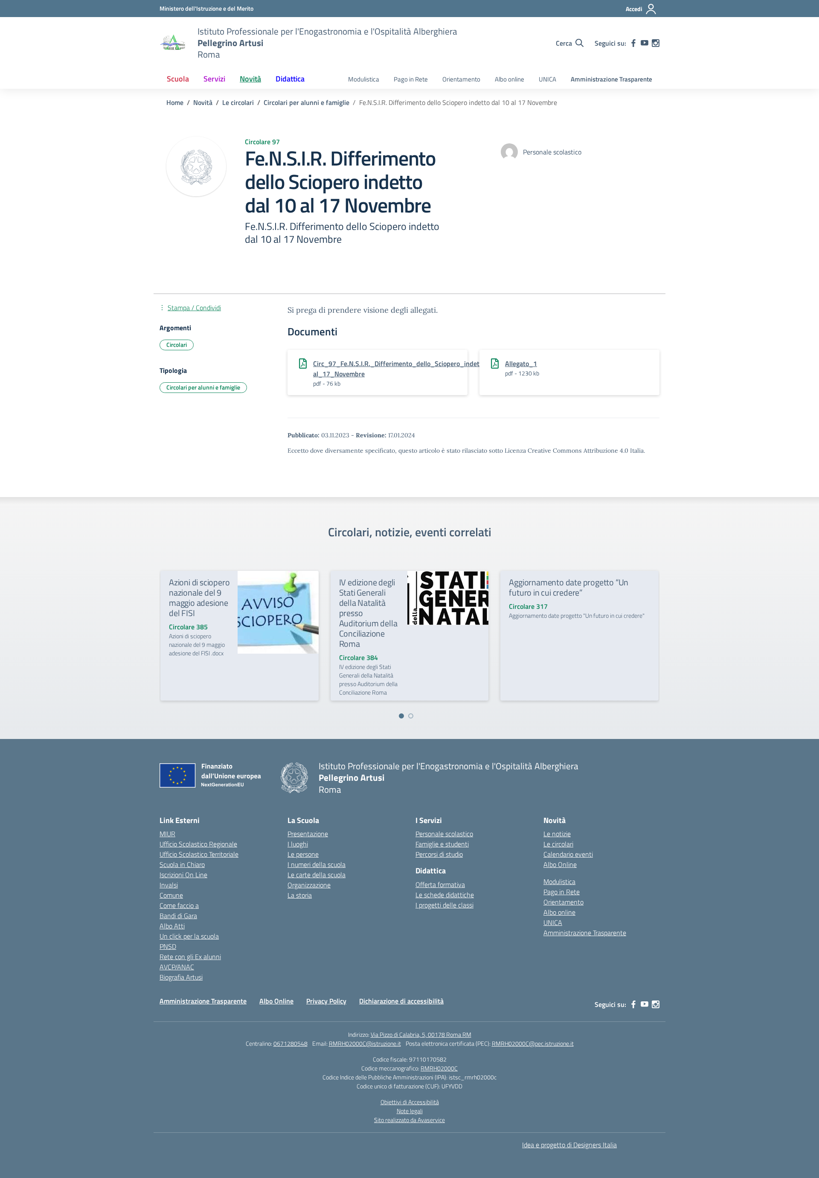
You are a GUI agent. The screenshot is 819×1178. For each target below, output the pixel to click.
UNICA (547, 79)
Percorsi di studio (439, 854)
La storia (300, 895)
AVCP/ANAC (177, 967)
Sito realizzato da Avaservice (409, 1119)
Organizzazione (309, 885)
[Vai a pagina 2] (410, 715)
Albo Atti (172, 926)
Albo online (509, 79)
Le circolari (558, 844)
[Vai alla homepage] (173, 43)
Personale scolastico (444, 834)
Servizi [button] (214, 78)
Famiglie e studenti (442, 844)
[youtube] (644, 43)
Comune (171, 895)
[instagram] (655, 43)
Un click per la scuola (189, 936)
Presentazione (308, 834)
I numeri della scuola (317, 864)
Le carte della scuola (317, 875)
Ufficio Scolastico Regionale (198, 844)
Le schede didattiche (444, 895)
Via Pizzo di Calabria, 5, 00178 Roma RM (421, 1034)
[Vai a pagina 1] (401, 715)
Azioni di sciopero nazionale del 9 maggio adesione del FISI (199, 598)
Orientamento (461, 79)
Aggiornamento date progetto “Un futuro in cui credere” (568, 587)
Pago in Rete (411, 79)
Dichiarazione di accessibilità (401, 1001)
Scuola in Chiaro (182, 864)
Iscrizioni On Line (183, 875)
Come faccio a (179, 905)
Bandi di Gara (178, 915)
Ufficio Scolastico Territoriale (199, 854)
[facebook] (633, 43)
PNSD (168, 946)
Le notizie (557, 834)
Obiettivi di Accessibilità (409, 1101)
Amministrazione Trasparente (611, 79)
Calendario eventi (568, 854)
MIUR (167, 834)
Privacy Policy (326, 1001)
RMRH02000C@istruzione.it (365, 1043)
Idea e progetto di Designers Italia (569, 1145)
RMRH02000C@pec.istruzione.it (533, 1043)
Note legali (410, 1110)
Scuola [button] (178, 78)
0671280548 (290, 1043)
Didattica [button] (290, 78)
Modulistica (363, 79)
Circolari (176, 344)
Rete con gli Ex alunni (190, 956)
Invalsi (169, 885)
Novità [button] (250, 78)
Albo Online (560, 864)
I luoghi (298, 844)
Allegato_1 (521, 363)
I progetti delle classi (444, 905)
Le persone (303, 854)
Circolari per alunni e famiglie (203, 387)
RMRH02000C (439, 1068)
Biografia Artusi (181, 977)
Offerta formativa (440, 884)
